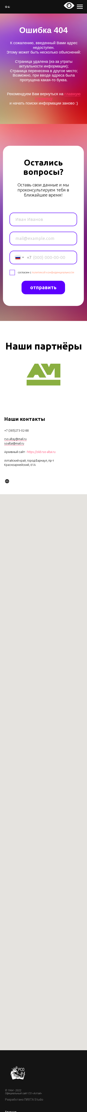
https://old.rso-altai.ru (41, 452)
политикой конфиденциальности (53, 272)
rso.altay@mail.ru (15, 439)
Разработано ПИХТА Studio (24, 1099)
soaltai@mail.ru (14, 443)
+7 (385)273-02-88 (16, 430)
